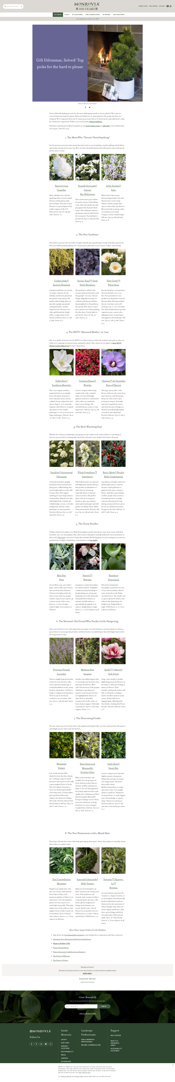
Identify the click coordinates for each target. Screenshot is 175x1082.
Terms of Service (66, 1076)
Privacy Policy (79, 1076)
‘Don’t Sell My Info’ (85, 1072)
